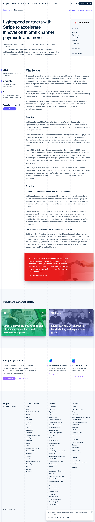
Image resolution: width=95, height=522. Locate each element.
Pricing (55, 3)
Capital (28, 417)
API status (52, 494)
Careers (74, 445)
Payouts (28, 456)
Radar (28, 459)
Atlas (27, 409)
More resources (77, 435)
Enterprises (52, 407)
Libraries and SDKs (55, 499)
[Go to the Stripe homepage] (5, 404)
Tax (27, 466)
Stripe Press (76, 450)
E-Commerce (53, 417)
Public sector (53, 464)
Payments (29, 453)
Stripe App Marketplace (56, 476)
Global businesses (55, 425)
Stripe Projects (54, 502)
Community (75, 414)
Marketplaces (53, 430)
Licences (75, 427)
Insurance (52, 453)
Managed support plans (79, 463)
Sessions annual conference (81, 417)
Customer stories (77, 409)
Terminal (29, 469)
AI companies (53, 440)
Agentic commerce (55, 412)
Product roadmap (77, 442)
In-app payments (54, 427)
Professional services (56, 461)
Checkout (29, 420)
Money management (55, 433)
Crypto (28, 427)
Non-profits (52, 459)
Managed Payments (32, 448)
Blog (73, 412)
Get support (76, 460)
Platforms (52, 435)
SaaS (50, 438)
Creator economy (54, 443)
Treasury (29, 472)
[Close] (91, 512)
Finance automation (55, 422)
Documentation (54, 489)
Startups (52, 409)
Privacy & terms (77, 420)
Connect (28, 425)
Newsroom (75, 447)
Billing (28, 414)
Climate (28, 422)
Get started (8, 378)
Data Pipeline (30, 430)
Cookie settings (77, 432)
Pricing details (54, 374)
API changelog (53, 497)
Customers (7, 10)
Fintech (51, 446)
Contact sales (84, 3)
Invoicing (29, 440)
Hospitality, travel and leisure (58, 451)
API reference (77, 376)
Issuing (28, 443)
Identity (28, 438)
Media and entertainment (57, 456)
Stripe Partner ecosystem (57, 479)
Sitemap (74, 430)
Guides (74, 407)
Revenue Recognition (33, 461)
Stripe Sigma (30, 464)
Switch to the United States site (58, 517)
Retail (51, 466)
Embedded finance (55, 420)
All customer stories (85, 10)
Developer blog (54, 504)
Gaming (51, 448)
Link (27, 446)
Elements (29, 433)
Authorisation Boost (32, 412)
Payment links (30, 451)
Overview (72, 10)
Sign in (73, 3)
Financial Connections (33, 435)
